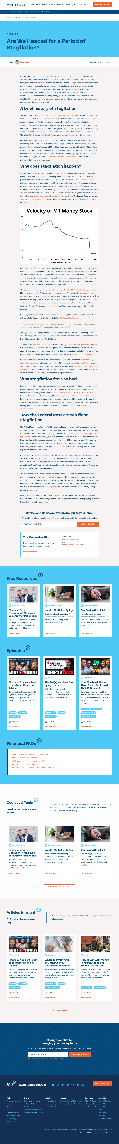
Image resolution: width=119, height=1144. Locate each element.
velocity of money (88, 180)
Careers (102, 1116)
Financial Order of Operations (70, 1101)
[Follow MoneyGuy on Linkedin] (82, 1085)
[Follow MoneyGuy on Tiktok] (63, 1085)
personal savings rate (41, 345)
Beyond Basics (29, 17)
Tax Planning (11, 1119)
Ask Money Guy (29, 1107)
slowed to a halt (74, 186)
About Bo (102, 1107)
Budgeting (10, 1107)
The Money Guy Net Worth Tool (71, 1104)
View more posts (30, 552)
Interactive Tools (91, 1104)
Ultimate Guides (51, 1107)
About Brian (103, 1104)
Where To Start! (90, 1101)
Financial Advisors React (33, 1110)
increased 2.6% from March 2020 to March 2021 (61, 290)
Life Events (22, 713)
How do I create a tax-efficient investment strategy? (33, 767)
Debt (8, 1110)
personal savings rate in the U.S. (72, 271)
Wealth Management (88, 716)
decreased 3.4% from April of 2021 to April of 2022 (75, 393)
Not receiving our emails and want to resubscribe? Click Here (47, 1058)
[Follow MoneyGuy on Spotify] (68, 1085)
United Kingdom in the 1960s (67, 116)
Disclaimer (46, 1130)
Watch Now (14, 727)
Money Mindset (15, 716)
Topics (32, 4)
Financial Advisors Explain (33, 1113)
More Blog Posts (59, 1011)
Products (52, 4)
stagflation (79, 545)
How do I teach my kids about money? (27, 764)
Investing (75, 539)
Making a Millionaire (31, 1104)
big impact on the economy (83, 354)
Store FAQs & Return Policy (81, 1130)
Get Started (14, 634)
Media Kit (102, 1113)
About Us (102, 1098)
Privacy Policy (56, 1130)
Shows (38, 4)
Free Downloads (91, 1107)
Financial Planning (13, 1101)
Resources (60, 4)
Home (9, 17)
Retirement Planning (88, 713)
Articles (44, 4)
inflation (64, 545)
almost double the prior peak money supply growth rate (50, 196)
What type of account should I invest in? (28, 761)
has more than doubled (34, 199)
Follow (83, 4)
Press (101, 1110)
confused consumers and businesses (63, 157)
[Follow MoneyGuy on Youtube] (53, 1085)
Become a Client (102, 4)
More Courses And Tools (59, 887)
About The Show (105, 1101)
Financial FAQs (50, 1104)
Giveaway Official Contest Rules (101, 1130)
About (68, 4)
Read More (50, 998)
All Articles (17, 17)
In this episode (51, 487)
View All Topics (12, 1121)
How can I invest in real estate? (24, 758)
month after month (78, 363)
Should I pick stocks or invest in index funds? (30, 754)
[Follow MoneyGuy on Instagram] (58, 1085)
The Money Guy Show (32, 1101)
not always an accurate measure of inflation (74, 396)
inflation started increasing (78, 345)
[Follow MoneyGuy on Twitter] (78, 1085)
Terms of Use (66, 1130)
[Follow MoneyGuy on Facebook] (72, 1085)
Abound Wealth (105, 1119)
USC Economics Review (68, 318)
